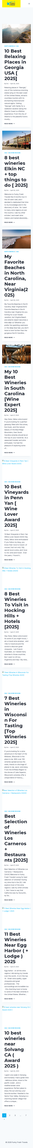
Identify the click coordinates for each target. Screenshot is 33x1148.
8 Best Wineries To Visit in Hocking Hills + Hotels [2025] (16, 610)
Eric (7, 83)
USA (17, 46)
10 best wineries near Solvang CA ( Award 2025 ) (14, 1049)
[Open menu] (29, 3)
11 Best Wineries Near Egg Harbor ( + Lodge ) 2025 (16, 947)
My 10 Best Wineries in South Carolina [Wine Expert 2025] (15, 391)
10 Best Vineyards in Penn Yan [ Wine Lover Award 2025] (16, 506)
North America (9, 46)
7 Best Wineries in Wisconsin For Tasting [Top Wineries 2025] (15, 720)
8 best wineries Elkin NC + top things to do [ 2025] (16, 171)
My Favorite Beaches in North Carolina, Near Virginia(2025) (16, 276)
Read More (9, 123)
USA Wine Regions (14, 153)
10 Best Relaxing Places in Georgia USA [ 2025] (15, 64)
